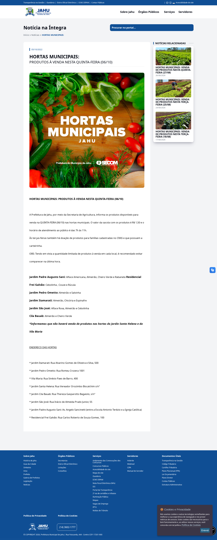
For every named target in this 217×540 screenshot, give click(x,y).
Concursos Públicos (101, 466)
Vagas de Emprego (100, 503)
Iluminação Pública (100, 497)
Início (26, 35)
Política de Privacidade (34, 515)
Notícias (35, 35)
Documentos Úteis (171, 456)
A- (170, 3)
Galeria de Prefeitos (31, 477)
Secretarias (62, 460)
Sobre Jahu (127, 12)
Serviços (169, 12)
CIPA (129, 467)
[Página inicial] (38, 527)
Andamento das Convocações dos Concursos (106, 461)
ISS (94, 486)
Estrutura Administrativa (172, 484)
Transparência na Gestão (33, 2)
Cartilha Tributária (169, 467)
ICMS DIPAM (84, 2)
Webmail (130, 464)
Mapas (95, 500)
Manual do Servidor (135, 471)
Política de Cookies (67, 515)
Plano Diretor (167, 477)
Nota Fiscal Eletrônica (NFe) (104, 483)
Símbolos (27, 467)
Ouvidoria (50, 2)
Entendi (205, 530)
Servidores (132, 456)
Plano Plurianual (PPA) (171, 471)
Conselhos (62, 471)
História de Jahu (29, 460)
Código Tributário (169, 464)
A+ (167, 3)
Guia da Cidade (29, 464)
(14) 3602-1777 (67, 527)
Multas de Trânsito (100, 510)
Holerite (130, 460)
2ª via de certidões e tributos (104, 493)
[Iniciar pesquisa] (190, 27)
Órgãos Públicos (66, 456)
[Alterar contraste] (174, 3)
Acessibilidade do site (185, 2)
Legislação (27, 481)
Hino (25, 471)
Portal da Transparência (102, 490)
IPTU (95, 507)
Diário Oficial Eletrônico (66, 2)
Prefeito (26, 474)
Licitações (62, 467)
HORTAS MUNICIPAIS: (53, 35)
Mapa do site (98, 473)
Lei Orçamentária (169, 474)
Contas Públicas (97, 2)
